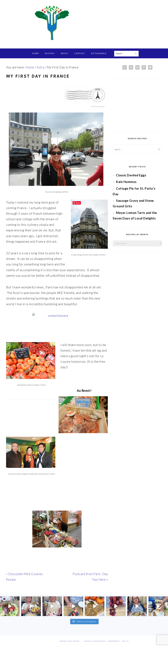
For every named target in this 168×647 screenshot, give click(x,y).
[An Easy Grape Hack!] (116, 606)
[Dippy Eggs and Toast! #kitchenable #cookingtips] (158, 606)
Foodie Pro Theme (70, 641)
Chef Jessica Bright (84, 23)
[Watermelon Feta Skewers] (73, 606)
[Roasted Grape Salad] (137, 606)
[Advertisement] (137, 104)
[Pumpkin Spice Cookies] (94, 606)
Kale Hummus (126, 182)
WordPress (114, 641)
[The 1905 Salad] (10, 606)
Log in (125, 641)
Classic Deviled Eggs (131, 175)
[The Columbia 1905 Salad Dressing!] (52, 606)
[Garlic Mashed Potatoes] (31, 606)
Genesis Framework (95, 641)
